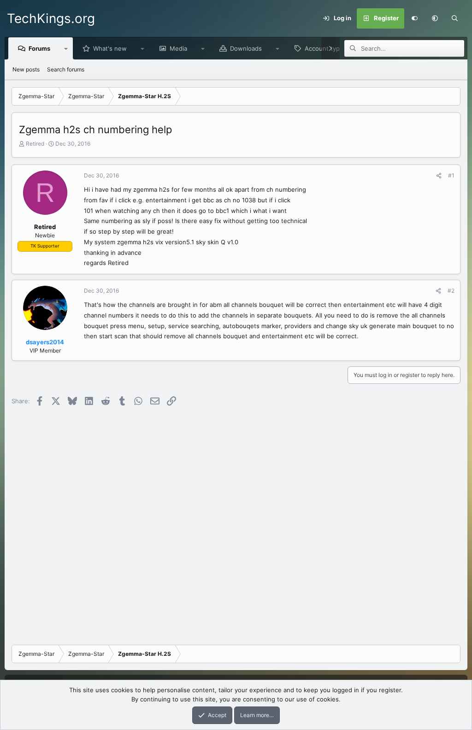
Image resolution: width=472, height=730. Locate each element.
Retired (35, 143)
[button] (435, 18)
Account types (326, 48)
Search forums (65, 69)
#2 (451, 290)
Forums (39, 48)
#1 (451, 175)
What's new (110, 48)
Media (178, 48)
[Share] (439, 175)
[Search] (455, 18)
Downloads (246, 48)
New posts (26, 69)
